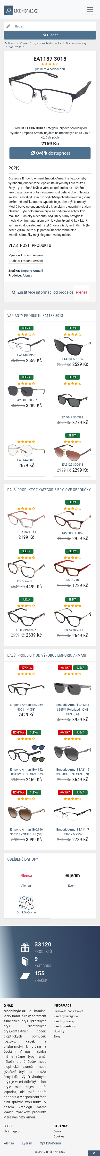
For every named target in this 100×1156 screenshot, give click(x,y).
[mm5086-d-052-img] (72, 520)
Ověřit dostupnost (53, 153)
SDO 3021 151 (26, 532)
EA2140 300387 (26, 400)
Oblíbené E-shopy (22, 859)
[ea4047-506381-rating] (72, 383)
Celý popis (53, 137)
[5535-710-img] (72, 568)
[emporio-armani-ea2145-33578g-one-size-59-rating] (72, 739)
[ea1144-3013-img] (26, 450)
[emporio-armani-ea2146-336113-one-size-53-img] (26, 813)
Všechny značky (64, 1021)
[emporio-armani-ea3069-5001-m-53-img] (26, 689)
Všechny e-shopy (65, 1026)
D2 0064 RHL (26, 581)
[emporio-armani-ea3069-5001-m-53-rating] (26, 674)
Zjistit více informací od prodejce (45, 292)
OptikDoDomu (50, 1143)
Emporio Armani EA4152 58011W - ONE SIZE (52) (26, 772)
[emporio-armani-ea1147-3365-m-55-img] (72, 813)
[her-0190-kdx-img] (26, 617)
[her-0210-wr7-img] (72, 617)
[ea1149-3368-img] (26, 344)
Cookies (59, 1136)
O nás (57, 1131)
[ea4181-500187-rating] (72, 334)
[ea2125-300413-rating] (72, 442)
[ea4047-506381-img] (72, 400)
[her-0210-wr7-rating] (72, 606)
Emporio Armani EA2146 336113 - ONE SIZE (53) (26, 832)
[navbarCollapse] (90, 9)
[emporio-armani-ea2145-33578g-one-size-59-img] (72, 753)
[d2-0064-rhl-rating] (26, 557)
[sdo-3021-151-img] (26, 519)
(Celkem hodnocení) (50, 69)
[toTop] (94, 1153)
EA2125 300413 (72, 464)
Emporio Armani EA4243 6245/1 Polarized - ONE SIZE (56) (72, 709)
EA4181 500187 (72, 359)
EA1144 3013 (26, 460)
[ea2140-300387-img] (26, 391)
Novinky (59, 1031)
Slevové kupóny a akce (68, 1011)
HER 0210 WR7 (72, 630)
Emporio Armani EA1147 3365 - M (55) (72, 832)
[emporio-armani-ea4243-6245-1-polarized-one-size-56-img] (72, 689)
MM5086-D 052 (72, 533)
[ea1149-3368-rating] (26, 334)
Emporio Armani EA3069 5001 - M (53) (26, 707)
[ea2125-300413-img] (72, 452)
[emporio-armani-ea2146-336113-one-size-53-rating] (26, 799)
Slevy (57, 1036)
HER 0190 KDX (26, 630)
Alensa (27, 275)
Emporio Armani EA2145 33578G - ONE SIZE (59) (72, 772)
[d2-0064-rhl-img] (26, 569)
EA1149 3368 (26, 355)
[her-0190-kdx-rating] (26, 606)
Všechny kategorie (66, 1016)
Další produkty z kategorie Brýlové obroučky (49, 490)
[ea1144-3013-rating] (26, 442)
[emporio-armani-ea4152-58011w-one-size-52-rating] (26, 739)
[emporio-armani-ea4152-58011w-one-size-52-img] (26, 753)
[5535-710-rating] (72, 557)
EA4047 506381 (72, 417)
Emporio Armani (32, 270)
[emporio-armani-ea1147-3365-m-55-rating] (72, 799)
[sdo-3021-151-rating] (26, 508)
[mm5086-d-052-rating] (72, 508)
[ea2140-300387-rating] (26, 383)
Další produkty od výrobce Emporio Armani (46, 655)
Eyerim (27, 1143)
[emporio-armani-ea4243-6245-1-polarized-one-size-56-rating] (72, 674)
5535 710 (72, 580)
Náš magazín (12, 1131)
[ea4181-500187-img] (72, 346)
